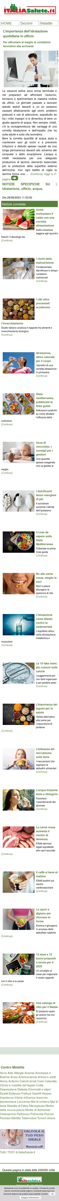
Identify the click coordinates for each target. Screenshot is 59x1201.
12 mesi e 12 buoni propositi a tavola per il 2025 (46, 960)
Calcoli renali (28, 1081)
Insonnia (42, 1097)
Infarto (19, 1097)
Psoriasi (5, 1118)
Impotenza (7, 1097)
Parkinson (23, 1114)
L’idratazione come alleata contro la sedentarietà (44, 621)
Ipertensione (8, 1101)
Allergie (19, 1073)
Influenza (30, 1097)
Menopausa (37, 1105)
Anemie (29, 1073)
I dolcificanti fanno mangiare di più (46, 495)
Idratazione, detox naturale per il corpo (45, 357)
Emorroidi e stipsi (39, 1089)
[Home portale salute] (29, 17)
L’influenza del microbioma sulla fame (45, 753)
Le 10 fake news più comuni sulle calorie (46, 667)
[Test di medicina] (22, 1148)
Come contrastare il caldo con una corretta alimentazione (45, 217)
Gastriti (36, 1093)
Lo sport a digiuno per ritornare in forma (43, 915)
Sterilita (16, 1118)
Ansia (14, 1077)
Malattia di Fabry (17, 1105)
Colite (39, 1085)
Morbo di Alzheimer (37, 1110)
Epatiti (4, 1093)
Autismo (13, 1081)
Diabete (22, 1089)
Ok (52, 1194)
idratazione (10, 188)
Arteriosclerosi (27, 1077)
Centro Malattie (12, 1067)
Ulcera (51, 1118)
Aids (10, 1073)
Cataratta (51, 1081)
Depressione (8, 1089)
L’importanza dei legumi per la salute (46, 708)
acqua (37, 188)
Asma (4, 1081)
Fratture (26, 1093)
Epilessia (15, 1093)
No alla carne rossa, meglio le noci (46, 578)
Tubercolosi (28, 1118)
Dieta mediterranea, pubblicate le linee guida (45, 400)
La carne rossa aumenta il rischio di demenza (45, 833)
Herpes (46, 1093)
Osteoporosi (8, 1114)
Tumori (41, 1118)
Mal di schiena (40, 1101)
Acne (3, 1073)
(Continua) (7, 240)
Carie (40, 1081)
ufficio (26, 188)
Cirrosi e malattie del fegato (17, 1085)
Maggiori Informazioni (30, 1198)
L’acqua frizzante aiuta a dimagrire (47, 792)
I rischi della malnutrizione (45, 261)
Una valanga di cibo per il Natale (47, 1005)
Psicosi (49, 1114)
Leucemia (23, 1101)
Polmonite (36, 1114)
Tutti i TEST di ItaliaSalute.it (17, 1152)
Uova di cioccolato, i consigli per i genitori (44, 448)
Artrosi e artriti (47, 1077)
